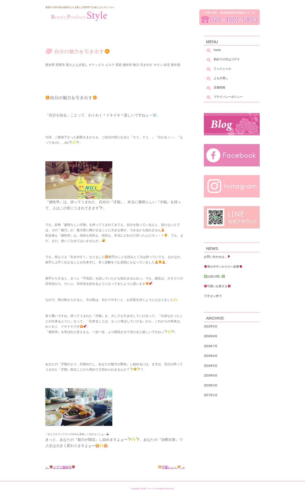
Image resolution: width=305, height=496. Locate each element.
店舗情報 (219, 87)
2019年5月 (210, 365)
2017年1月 (210, 395)
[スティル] (78, 16)
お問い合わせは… (215, 256)
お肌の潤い (214, 276)
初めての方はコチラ (227, 59)
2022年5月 (210, 326)
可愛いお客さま (217, 286)
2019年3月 (210, 385)
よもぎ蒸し (221, 78)
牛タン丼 (213, 296)
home (217, 50)
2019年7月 (210, 346)
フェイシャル (222, 68)
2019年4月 (210, 375)
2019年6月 (210, 356)
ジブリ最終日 (58, 467)
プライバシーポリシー (228, 96)
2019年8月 (210, 336)
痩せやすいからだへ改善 (223, 266)
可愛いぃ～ (173, 467)
